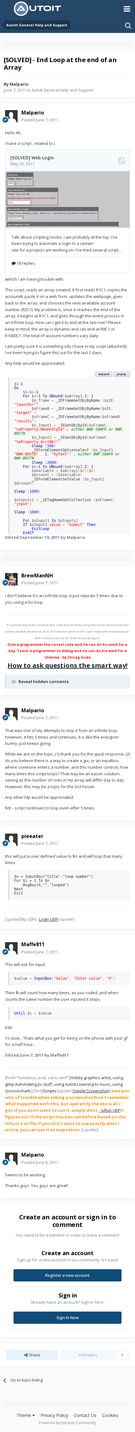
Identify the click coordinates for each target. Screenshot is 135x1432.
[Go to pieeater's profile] (11, 840)
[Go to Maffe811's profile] (11, 948)
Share (34, 1355)
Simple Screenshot (91, 1091)
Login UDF (48, 919)
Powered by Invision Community (67, 1422)
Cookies (110, 1415)
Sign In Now (68, 1317)
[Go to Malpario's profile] (11, 116)
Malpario (19, 84)
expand (103, 374)
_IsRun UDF (109, 1110)
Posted (39, 120)
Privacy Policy (54, 1415)
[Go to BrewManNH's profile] (11, 579)
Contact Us (85, 1415)
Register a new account (67, 1275)
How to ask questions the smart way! (67, 665)
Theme (24, 1415)
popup (121, 374)
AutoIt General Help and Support (62, 90)
